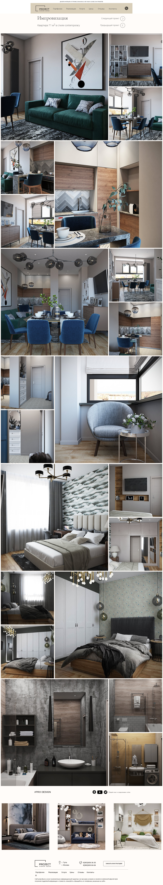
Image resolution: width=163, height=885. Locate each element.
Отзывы (101, 9)
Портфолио (57, 9)
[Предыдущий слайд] (62, 826)
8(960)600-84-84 (89, 865)
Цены (91, 9)
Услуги (82, 9)
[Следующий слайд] (101, 826)
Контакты (113, 9)
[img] (94, 792)
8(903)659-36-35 (89, 863)
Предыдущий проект (109, 25)
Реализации (71, 9)
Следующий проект (110, 18)
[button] (126, 8)
